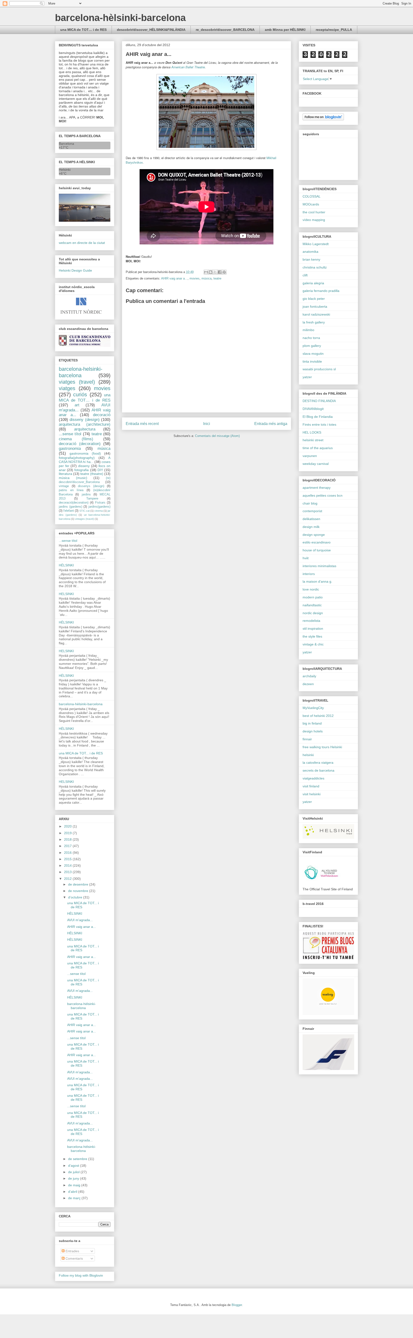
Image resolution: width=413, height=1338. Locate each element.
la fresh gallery (314, 322)
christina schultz (315, 267)
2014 (68, 865)
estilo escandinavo (317, 542)
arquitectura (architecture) (84, 424)
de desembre (78, 884)
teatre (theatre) (91, 474)
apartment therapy (317, 487)
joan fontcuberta (315, 306)
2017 (68, 846)
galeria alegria (313, 283)
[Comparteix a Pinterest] (224, 272)
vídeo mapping (314, 220)
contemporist (312, 511)
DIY (100, 470)
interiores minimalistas (319, 566)
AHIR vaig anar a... (174, 278)
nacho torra (311, 338)
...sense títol (70, 434)
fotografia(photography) (77, 458)
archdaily (309, 676)
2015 (68, 859)
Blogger (237, 1305)
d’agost (74, 1165)
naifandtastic (312, 605)
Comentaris (74, 1258)
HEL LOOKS (312, 432)
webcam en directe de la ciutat (82, 243)
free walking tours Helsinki (322, 747)
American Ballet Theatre (188, 67)
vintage (64, 486)
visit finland (311, 786)
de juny (74, 1178)
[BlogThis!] (210, 272)
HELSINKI (66, 594)
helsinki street (313, 440)
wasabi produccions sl (319, 369)
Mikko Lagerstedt (316, 244)
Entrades (72, 1251)
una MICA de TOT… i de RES (83, 30)
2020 (68, 826)
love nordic (311, 589)
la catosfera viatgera (318, 762)
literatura (65, 474)
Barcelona (66, 143)
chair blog (310, 503)
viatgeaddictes (313, 778)
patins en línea (71, 490)
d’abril (73, 1191)
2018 (68, 839)
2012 (68, 879)
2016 (68, 852)
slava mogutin (313, 353)
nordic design (313, 613)
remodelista (311, 621)
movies (195, 278)
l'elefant (68, 510)
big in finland (312, 723)
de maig (74, 1185)
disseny (84, 466)
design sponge (314, 535)
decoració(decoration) (73, 502)
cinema (98, 510)
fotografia (81, 470)
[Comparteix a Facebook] (219, 272)
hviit (306, 558)
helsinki (308, 755)
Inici (206, 424)
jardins (86, 494)
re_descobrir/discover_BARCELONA (225, 30)
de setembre (78, 1159)
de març (75, 1198)
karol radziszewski (316, 314)
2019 (68, 833)
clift (305, 275)
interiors (309, 574)
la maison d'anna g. (317, 581)
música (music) (73, 478)
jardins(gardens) (99, 506)
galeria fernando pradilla (321, 291)
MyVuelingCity (313, 708)
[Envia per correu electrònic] (206, 272)
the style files (312, 636)
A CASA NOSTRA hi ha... (84, 460)
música (206, 278)
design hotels (313, 731)
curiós (80, 395)
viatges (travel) (77, 382)
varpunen (310, 456)
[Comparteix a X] (215, 272)
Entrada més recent (142, 424)
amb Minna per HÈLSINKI (285, 30)
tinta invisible (312, 361)
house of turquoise (317, 550)
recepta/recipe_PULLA (334, 30)
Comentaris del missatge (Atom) (217, 436)
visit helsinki (312, 794)
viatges (67, 388)
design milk (311, 527)
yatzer (307, 377)
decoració (101, 415)
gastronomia (70, 448)
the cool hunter (314, 212)
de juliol (74, 1172)
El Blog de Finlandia (318, 417)
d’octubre (75, 897)
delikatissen (311, 519)
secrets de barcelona (318, 770)
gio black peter (314, 299)
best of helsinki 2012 (318, 716)
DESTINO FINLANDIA (319, 401)
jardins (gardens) (70, 506)
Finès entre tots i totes (319, 424)
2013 (68, 872)
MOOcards (311, 204)
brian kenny (311, 259)
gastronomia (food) (85, 453)
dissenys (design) (91, 486)
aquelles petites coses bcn (322, 495)
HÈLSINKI (66, 565)
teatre (217, 278)
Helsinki (65, 170)
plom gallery (312, 346)
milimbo (308, 330)
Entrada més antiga (270, 424)
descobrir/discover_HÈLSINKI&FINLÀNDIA (151, 30)
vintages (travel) (84, 518)
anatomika (310, 251)
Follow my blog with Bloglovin (81, 1275)
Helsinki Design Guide (75, 270)
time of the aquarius (318, 448)
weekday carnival (316, 464)
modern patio (313, 597)
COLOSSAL (312, 196)
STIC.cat (84, 510)
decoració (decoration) (80, 443)
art (77, 405)
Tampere (92, 498)
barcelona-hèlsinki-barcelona (120, 17)
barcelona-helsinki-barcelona (80, 372)
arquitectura (84, 429)
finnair (307, 739)
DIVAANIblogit (313, 409)
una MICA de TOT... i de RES (81, 753)
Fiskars (100, 502)
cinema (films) (76, 439)
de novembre (78, 891)
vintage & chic (313, 644)
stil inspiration (313, 628)
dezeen (308, 684)
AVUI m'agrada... (80, 920)
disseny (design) (84, 419)
